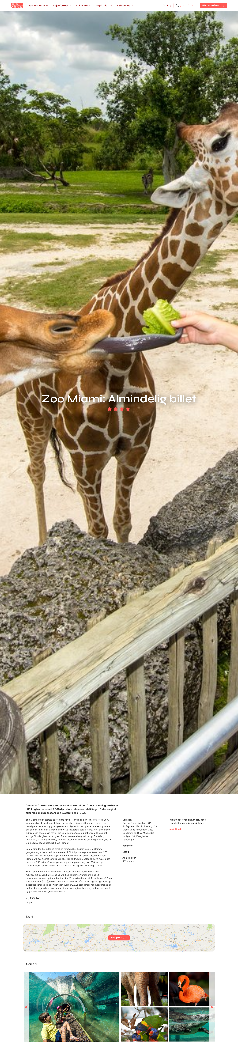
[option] (71, 1006)
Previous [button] (26, 1007)
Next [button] (212, 1007)
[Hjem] (17, 5)
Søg (168, 5)
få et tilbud (175, 829)
